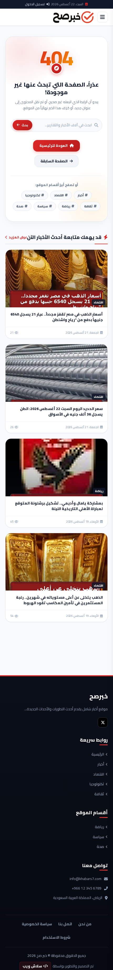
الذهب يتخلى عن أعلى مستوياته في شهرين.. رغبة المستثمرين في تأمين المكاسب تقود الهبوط (59, 600)
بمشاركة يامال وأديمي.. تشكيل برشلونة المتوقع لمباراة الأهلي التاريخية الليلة (59, 506)
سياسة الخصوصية (37, 924)
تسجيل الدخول (35, 4)
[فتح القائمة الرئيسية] (102, 17)
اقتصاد (98, 774)
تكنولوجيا (96, 784)
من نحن (84, 924)
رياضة (99, 827)
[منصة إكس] (103, 722)
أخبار (100, 764)
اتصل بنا (65, 924)
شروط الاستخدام (56, 937)
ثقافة (99, 794)
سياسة (98, 837)
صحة (100, 847)
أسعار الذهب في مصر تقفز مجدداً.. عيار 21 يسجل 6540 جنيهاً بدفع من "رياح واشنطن (57, 317)
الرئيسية (97, 754)
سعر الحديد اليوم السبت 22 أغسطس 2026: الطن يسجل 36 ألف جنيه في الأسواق (61, 411)
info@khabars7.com (85, 879)
